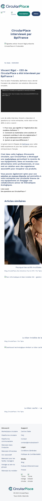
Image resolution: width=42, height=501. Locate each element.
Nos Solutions (21, 271)
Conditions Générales (28, 451)
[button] (35, 6)
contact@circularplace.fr (30, 442)
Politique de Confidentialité (30, 454)
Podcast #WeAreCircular (30, 466)
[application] (21, 100)
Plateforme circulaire (9, 435)
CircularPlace (12, 271)
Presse (23, 470)
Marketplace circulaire (10, 431)
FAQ (22, 435)
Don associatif (7, 455)
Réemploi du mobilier (9, 471)
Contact (24, 439)
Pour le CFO (30, 271)
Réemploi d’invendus (9, 451)
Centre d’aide (26, 431)
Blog (5, 271)
